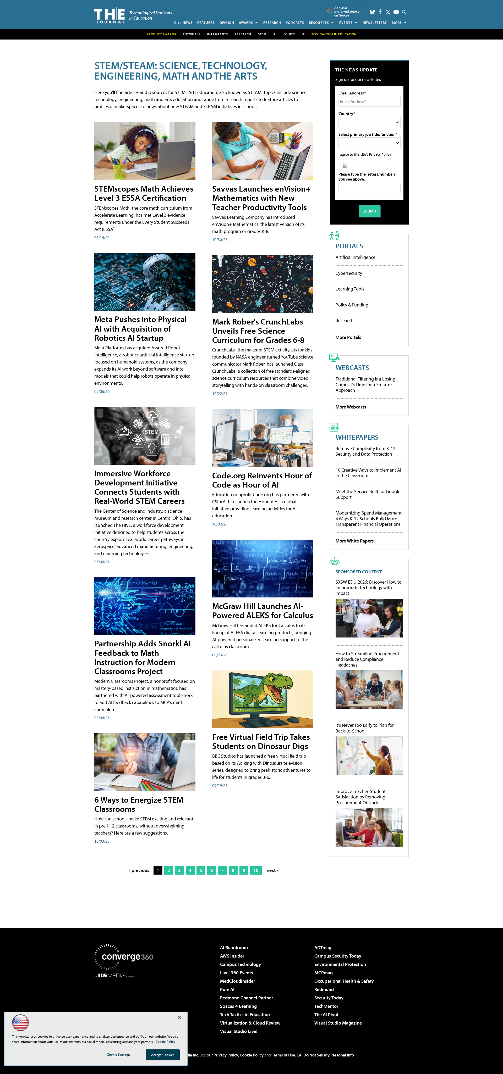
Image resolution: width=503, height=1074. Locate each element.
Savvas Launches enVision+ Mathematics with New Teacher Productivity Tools (261, 197)
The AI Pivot (326, 1014)
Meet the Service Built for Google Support (368, 494)
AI (275, 34)
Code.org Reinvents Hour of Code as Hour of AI (262, 480)
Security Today (328, 998)
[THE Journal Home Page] (133, 15)
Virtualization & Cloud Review (250, 1023)
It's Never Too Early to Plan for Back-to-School (365, 728)
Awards (246, 22)
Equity (289, 34)
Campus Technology (240, 964)
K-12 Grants (217, 34)
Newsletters (375, 22)
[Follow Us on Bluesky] (372, 12)
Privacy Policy (380, 154)
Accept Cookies (162, 1055)
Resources (319, 22)
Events (346, 22)
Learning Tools (350, 289)
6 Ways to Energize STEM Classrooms (138, 804)
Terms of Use (283, 1055)
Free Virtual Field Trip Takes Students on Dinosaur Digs (261, 741)
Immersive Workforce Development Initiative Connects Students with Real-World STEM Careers (139, 487)
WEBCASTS (352, 367)
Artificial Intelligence (355, 257)
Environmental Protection (340, 964)
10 (256, 870)
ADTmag (322, 947)
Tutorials (191, 34)
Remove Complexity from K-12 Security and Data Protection (365, 451)
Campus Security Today (337, 956)
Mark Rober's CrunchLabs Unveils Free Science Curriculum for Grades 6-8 (258, 330)
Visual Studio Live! (239, 1031)
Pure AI (227, 989)
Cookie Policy (252, 1055)
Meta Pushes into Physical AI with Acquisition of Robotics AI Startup (140, 328)
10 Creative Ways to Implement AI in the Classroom (368, 473)
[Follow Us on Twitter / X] (388, 12)
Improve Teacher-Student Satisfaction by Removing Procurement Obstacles (361, 797)
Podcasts (295, 22)
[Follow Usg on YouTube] (396, 12)
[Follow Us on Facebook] (380, 11)
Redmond (324, 989)
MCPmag (323, 973)
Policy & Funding (352, 305)
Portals (349, 245)
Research (272, 22)
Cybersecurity (349, 273)
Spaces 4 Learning (238, 1006)
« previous (138, 870)
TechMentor (326, 1006)
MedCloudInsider (237, 981)
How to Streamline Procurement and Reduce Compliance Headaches (367, 659)
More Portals (348, 337)
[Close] (179, 1017)
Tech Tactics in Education (245, 1014)
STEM (262, 34)
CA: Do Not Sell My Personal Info (325, 1055)
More (397, 22)
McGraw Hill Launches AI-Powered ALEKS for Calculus (262, 610)
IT (303, 34)
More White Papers (355, 541)
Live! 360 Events (236, 973)
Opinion (227, 22)
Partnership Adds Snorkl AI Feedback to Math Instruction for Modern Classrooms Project (142, 657)
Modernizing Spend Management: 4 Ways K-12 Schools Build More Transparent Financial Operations (369, 518)
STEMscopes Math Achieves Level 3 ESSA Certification (143, 193)
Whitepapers (357, 436)
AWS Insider (232, 956)
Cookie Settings (118, 1054)
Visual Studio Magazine (338, 1023)
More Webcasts (351, 407)
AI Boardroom (234, 947)
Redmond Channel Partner (246, 998)
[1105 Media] (125, 1004)
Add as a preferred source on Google (346, 11)
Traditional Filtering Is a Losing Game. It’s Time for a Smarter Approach (365, 384)
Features (206, 22)
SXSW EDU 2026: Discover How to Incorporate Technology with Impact (369, 587)
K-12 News (183, 22)
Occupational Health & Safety (344, 981)
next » (273, 870)
